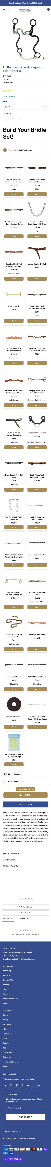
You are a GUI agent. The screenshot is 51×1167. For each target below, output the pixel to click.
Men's (5, 1020)
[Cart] (47, 10)
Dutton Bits (8, 82)
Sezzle (6, 984)
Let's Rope (7, 1052)
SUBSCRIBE (25, 1117)
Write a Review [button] (26, 907)
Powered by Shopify (27, 1138)
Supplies (7, 1057)
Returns (6, 975)
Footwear (7, 1034)
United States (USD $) (13, 1131)
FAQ (5, 1003)
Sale (5, 1066)
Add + (14, 194)
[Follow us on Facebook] (6, 1085)
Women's (7, 1024)
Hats (5, 1038)
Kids (5, 1029)
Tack (5, 1048)
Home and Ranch (10, 1062)
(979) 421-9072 (16, 956)
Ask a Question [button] (26, 913)
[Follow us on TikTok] (33, 1085)
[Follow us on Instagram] (17, 1085)
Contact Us (8, 980)
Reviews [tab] (6, 918)
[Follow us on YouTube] (28, 1085)
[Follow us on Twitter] (11, 1085)
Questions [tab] (22, 918)
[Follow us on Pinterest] (22, 1085)
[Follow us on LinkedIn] (39, 1085)
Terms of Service (10, 998)
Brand (5, 1015)
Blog (5, 989)
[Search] (9, 10)
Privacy (6, 994)
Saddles (6, 1043)
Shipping (7, 970)
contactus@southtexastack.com (22, 959)
